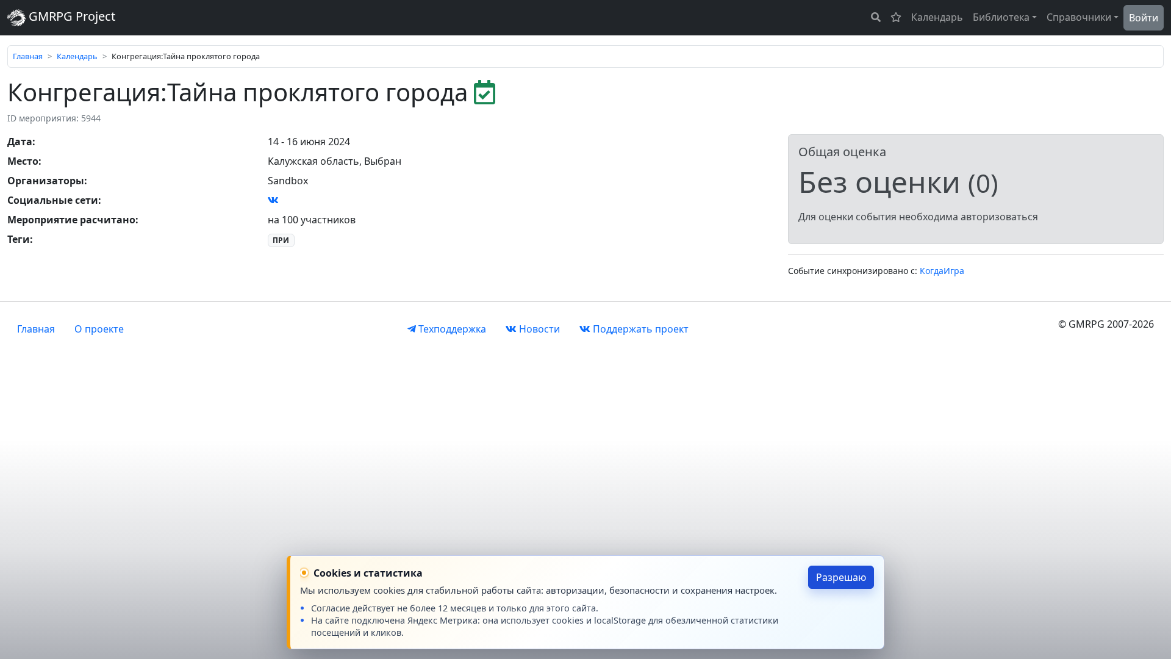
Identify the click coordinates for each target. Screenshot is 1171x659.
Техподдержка (451, 329)
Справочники (1079, 17)
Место (22, 161)
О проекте (99, 329)
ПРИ (281, 240)
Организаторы (45, 180)
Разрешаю (841, 577)
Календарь (937, 17)
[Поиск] (876, 17)
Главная (28, 56)
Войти (1143, 17)
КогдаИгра (942, 270)
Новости (538, 329)
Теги (18, 239)
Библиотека (1001, 17)
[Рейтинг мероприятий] (896, 17)
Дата (19, 141)
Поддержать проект (639, 329)
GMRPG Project (70, 16)
